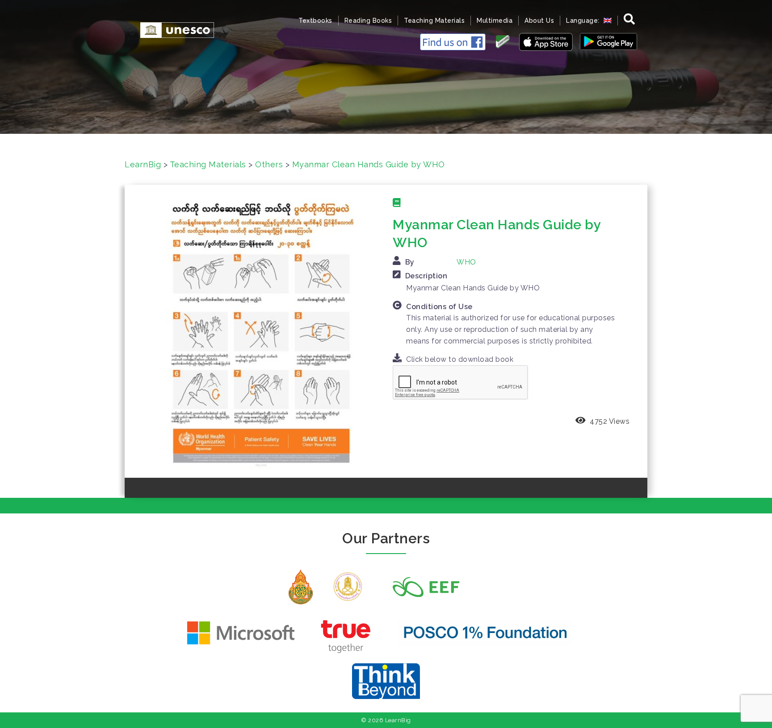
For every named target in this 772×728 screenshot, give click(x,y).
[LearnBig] (172, 29)
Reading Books (368, 20)
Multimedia (494, 20)
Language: (583, 20)
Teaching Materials (434, 20)
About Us (539, 20)
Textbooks (315, 20)
